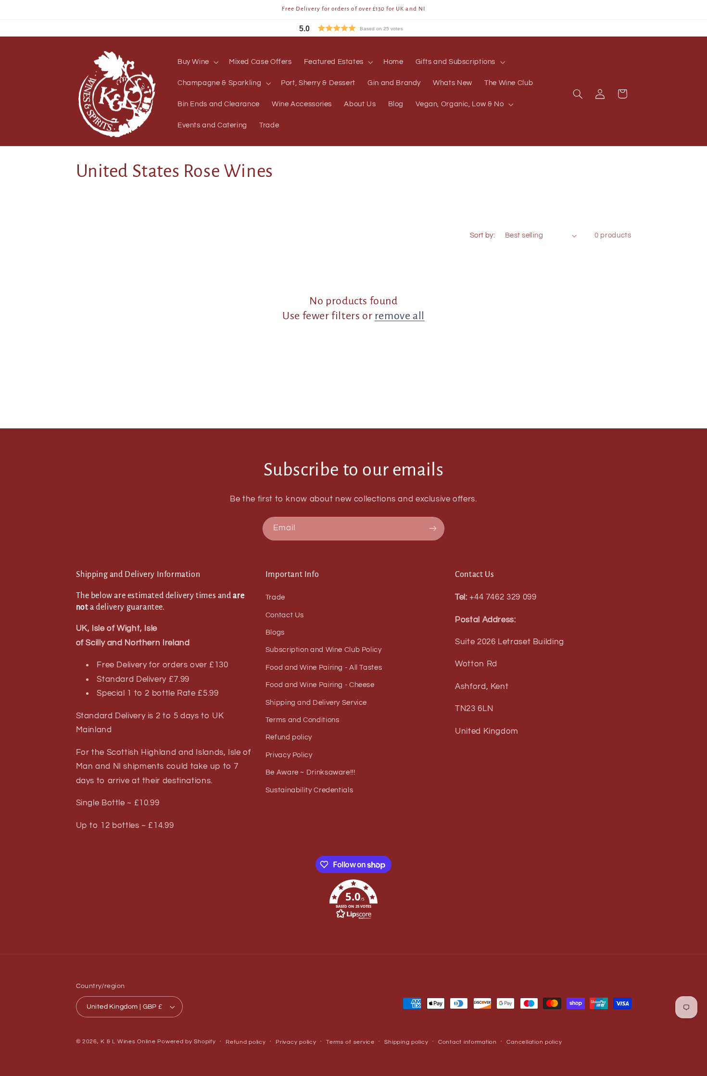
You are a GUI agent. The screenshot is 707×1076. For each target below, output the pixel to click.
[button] (373, 28)
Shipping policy (406, 1042)
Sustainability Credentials (309, 790)
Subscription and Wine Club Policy (323, 649)
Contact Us (284, 615)
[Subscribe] (433, 528)
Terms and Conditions (302, 720)
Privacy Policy (289, 755)
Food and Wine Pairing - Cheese (320, 684)
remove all (400, 316)
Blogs (275, 632)
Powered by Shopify (186, 1041)
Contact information (467, 1042)
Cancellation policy (534, 1042)
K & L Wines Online (128, 1041)
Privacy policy (296, 1042)
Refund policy (288, 737)
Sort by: (482, 235)
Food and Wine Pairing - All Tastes (323, 667)
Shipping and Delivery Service (316, 702)
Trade (275, 597)
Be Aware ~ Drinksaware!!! (310, 772)
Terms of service (350, 1042)
